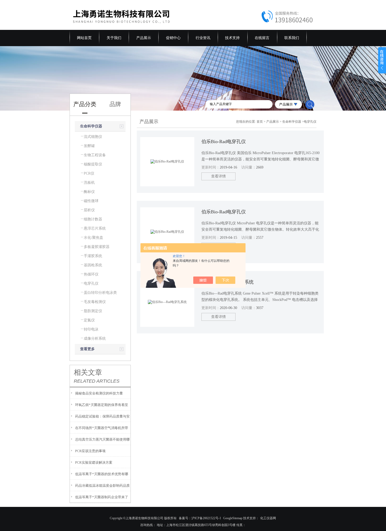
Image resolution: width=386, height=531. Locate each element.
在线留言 (262, 38)
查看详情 (218, 176)
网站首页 (84, 38)
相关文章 (88, 372)
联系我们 (291, 38)
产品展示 (143, 38)
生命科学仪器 (91, 126)
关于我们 (114, 38)
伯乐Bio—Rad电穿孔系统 (227, 282)
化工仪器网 (268, 518)
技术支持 (232, 38)
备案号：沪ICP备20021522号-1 (200, 518)
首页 (260, 121)
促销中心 (173, 38)
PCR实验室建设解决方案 (93, 462)
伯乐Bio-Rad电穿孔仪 (223, 141)
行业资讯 (203, 38)
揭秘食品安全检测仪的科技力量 (99, 393)
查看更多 (87, 349)
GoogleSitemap (232, 518)
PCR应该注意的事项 (90, 451)
